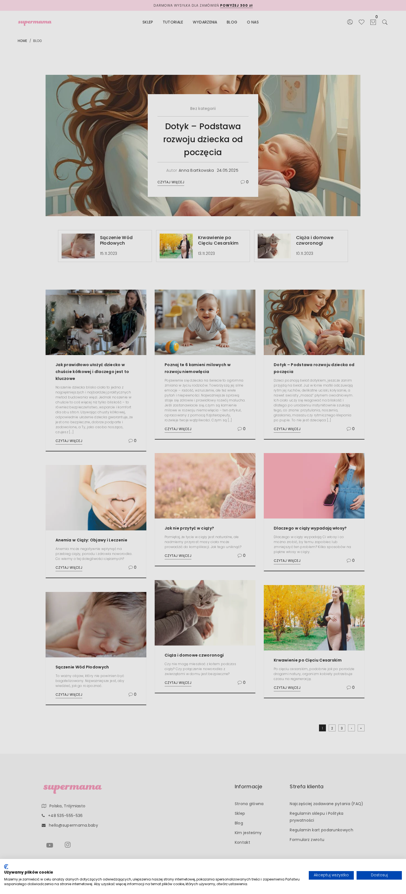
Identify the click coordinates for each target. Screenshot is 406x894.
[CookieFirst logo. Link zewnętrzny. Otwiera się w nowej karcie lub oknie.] (6, 866)
